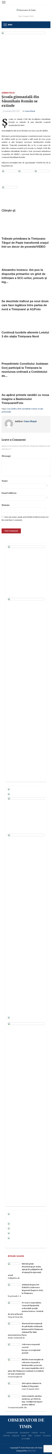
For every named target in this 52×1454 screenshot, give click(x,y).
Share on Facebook (4, 205)
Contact (37, 1436)
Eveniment (24, 1433)
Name (5, 481)
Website (6, 505)
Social (42, 1433)
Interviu (6, 1436)
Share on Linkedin (16, 205)
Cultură (34, 1433)
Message (6, 456)
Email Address (9, 493)
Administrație (8, 93)
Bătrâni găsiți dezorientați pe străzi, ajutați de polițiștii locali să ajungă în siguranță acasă (25, 1269)
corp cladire (12, 409)
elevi (19, 409)
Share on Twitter (10, 205)
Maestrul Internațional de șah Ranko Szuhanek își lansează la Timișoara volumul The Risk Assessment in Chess (25, 1329)
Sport (23, 1436)
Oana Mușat (30, 111)
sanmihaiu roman (29, 409)
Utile (30, 1436)
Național (15, 1436)
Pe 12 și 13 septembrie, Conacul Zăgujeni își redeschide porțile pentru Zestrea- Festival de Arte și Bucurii (25, 1308)
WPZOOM (31, 1451)
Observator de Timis (26, 1423)
